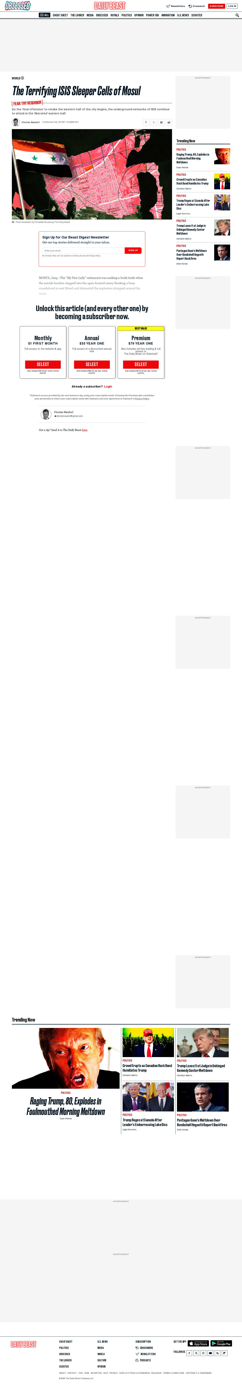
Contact (72, 1373)
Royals (115, 15)
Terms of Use (80, 256)
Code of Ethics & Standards (134, 1373)
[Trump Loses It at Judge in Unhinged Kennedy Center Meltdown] (222, 234)
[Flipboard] (224, 1354)
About (62, 1373)
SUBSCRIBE (216, 6)
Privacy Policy (95, 256)
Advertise (96, 1373)
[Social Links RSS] (217, 1354)
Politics (127, 15)
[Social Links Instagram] (203, 1354)
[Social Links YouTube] (210, 1354)
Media (90, 15)
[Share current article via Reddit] (169, 122)
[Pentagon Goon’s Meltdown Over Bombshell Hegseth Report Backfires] (222, 259)
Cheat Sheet (60, 15)
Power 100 (152, 15)
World (101, 1354)
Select (43, 364)
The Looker (77, 15)
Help (105, 1373)
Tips (80, 1373)
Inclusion (156, 1373)
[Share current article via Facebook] (146, 122)
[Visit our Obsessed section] (29, 6)
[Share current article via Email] (161, 122)
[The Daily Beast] (110, 6)
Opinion (138, 15)
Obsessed (102, 15)
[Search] (237, 15)
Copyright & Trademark (199, 1373)
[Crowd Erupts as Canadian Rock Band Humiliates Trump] (222, 188)
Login (108, 386)
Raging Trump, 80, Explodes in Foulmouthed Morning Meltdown (66, 1106)
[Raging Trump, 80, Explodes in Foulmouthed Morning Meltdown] (222, 163)
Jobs (86, 1373)
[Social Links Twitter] (196, 1354)
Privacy (114, 1373)
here (84, 429)
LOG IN (232, 6)
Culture (102, 1360)
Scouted (196, 15)
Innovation (168, 15)
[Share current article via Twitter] (154, 122)
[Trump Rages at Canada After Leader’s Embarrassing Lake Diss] (222, 209)
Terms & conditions (173, 1373)
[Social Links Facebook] (189, 1354)
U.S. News (183, 15)
